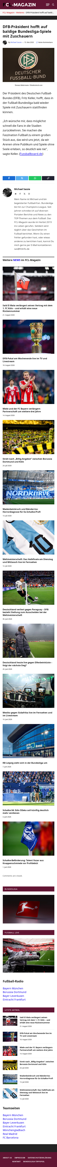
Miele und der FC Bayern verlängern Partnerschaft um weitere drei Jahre (22, 410)
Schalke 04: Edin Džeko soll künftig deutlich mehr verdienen (26, 812)
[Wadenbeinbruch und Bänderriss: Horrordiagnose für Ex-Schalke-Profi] (28, 487)
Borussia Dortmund (14, 992)
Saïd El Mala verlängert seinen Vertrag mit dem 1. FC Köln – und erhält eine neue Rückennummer (27, 308)
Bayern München (13, 988)
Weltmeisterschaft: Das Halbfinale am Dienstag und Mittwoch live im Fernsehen (28, 561)
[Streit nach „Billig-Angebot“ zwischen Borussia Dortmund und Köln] (28, 437)
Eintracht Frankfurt (14, 999)
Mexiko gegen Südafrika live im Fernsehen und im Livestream (27, 714)
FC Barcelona (10, 1137)
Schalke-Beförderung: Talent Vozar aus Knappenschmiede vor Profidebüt (23, 862)
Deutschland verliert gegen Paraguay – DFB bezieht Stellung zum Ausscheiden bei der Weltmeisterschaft (26, 612)
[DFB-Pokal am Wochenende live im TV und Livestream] (28, 337)
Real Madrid (10, 1134)
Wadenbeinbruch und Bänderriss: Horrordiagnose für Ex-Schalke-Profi (22, 510)
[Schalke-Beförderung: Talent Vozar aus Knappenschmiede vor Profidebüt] (28, 839)
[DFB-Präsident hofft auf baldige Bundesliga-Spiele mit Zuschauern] (28, 81)
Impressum (20, 1158)
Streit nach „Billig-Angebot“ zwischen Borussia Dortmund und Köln (27, 460)
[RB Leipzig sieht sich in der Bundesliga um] (28, 741)
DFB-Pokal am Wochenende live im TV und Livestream (25, 360)
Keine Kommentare (45, 42)
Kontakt (16, 1161)
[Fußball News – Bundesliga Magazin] (19, 4)
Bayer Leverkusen (13, 996)
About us (7, 1158)
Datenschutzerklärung (39, 1158)
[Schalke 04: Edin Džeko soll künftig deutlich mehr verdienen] (28, 788)
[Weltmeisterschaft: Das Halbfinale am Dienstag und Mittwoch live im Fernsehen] (28, 537)
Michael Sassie (16, 42)
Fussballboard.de (31, 154)
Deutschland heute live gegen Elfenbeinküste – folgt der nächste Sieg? (27, 664)
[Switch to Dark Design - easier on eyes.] (52, 4)
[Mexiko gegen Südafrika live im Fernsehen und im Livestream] (28, 691)
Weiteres (20, 12)
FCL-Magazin (8, 12)
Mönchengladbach (14, 1130)
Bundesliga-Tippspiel (34, 1161)
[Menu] (47, 5)
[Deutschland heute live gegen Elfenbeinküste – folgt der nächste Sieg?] (28, 641)
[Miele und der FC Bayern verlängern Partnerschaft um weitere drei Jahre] (28, 387)
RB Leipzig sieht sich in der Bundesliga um (25, 762)
